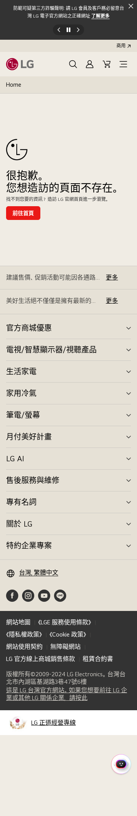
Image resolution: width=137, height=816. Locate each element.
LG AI (15, 458)
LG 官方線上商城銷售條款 (40, 658)
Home (13, 84)
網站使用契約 (24, 646)
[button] (73, 64)
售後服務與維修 (32, 480)
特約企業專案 (29, 545)
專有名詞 (21, 502)
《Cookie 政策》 (67, 634)
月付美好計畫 (29, 436)
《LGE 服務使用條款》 (64, 622)
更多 (112, 277)
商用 (121, 45)
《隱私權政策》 (24, 634)
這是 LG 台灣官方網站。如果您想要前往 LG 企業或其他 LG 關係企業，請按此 (66, 694)
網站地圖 (18, 622)
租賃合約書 (98, 658)
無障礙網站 (65, 646)
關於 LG (19, 523)
